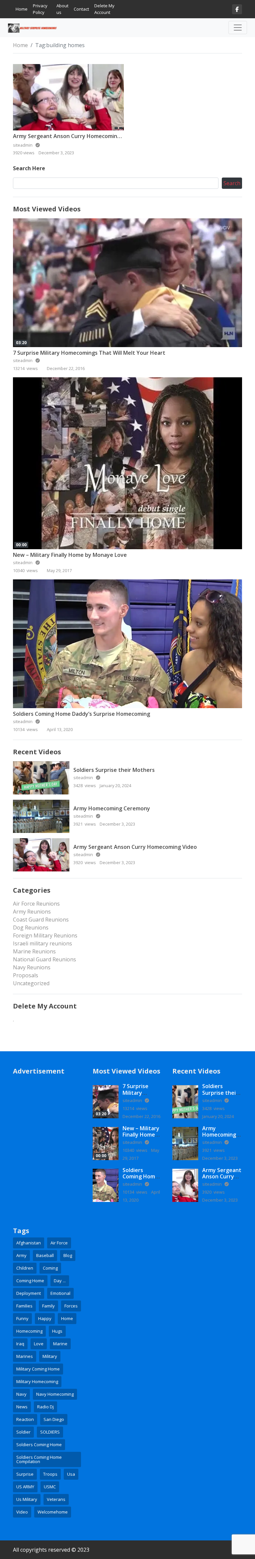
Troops (50, 1474)
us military (26, 1499)
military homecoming (37, 1381)
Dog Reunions (30, 927)
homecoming (29, 1331)
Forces (71, 1306)
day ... (60, 1281)
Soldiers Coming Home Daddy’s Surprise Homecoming (81, 713)
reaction (25, 1419)
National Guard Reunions (44, 959)
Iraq (20, 1344)
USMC (50, 1487)
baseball (45, 1255)
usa (71, 1474)
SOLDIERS (50, 1432)
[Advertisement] (48, 1116)
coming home (30, 1281)
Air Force (59, 1243)
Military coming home (38, 1369)
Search (231, 183)
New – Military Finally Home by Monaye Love (70, 554)
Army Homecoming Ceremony (111, 808)
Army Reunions (32, 911)
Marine (60, 1344)
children (24, 1268)
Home (22, 9)
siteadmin (23, 360)
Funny (22, 1318)
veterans (56, 1499)
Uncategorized (31, 983)
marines (24, 1356)
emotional (60, 1293)
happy (44, 1318)
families (24, 1306)
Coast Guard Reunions (41, 919)
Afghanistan (28, 1243)
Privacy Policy (40, 9)
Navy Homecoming (55, 1394)
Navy (21, 1394)
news (22, 1407)
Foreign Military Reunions (45, 935)
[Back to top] (20, 1520)
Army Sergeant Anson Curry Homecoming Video (74, 136)
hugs (57, 1331)
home (67, 1318)
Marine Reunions (34, 951)
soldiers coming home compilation (39, 1459)
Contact (81, 9)
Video (22, 1512)
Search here (29, 168)
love (38, 1344)
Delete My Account (104, 9)
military (49, 1356)
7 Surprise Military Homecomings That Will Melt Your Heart (89, 352)
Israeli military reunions (42, 943)
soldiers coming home (39, 1445)
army (21, 1255)
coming (50, 1268)
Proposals (25, 975)
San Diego (53, 1419)
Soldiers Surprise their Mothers (114, 770)
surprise (25, 1474)
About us (62, 9)
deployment (28, 1293)
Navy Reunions (31, 967)
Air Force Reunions (36, 903)
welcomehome (53, 1512)
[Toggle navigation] (237, 27)
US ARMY (25, 1487)
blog (67, 1255)
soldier (23, 1432)
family (48, 1306)
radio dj (45, 1407)
